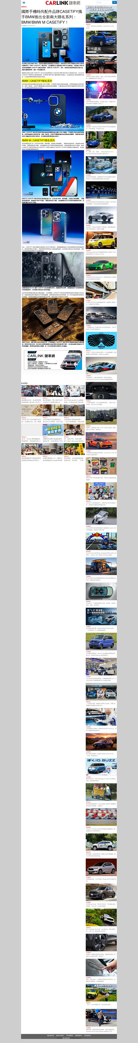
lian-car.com (66, 1038)
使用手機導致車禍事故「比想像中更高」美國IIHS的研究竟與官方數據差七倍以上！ (100, 102)
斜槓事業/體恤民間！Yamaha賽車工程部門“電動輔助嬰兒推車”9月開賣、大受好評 (101, 805)
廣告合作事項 (60, 1035)
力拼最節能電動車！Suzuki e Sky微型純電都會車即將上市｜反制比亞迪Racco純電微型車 (100, 654)
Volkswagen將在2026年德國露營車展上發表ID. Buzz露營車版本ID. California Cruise (101, 253)
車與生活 (24, 7)
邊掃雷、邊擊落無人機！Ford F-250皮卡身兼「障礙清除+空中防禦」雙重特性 (100, 428)
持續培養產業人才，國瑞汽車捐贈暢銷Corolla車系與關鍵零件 (52, 460)
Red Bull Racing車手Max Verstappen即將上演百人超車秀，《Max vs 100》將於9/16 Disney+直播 (101, 554)
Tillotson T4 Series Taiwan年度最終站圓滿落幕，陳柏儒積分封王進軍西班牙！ (100, 830)
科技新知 (88, 225)
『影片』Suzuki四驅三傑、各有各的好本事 (98, 1004)
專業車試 (88, 24)
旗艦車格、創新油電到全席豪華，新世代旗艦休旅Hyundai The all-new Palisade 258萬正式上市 (100, 1030)
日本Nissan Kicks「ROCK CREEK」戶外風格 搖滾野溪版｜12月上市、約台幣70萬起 (100, 905)
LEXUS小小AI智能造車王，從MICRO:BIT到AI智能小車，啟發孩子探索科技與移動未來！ (101, 504)
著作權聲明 (69, 1035)
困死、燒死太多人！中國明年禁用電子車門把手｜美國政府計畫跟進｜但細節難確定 (100, 980)
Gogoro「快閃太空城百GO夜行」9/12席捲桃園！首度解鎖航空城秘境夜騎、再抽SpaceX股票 (101, 353)
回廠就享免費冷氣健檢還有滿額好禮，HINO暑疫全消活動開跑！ (53, 441)
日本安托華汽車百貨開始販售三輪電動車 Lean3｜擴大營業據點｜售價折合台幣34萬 (101, 529)
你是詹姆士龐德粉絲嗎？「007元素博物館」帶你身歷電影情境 (74, 421)
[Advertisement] (53, 377)
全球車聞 (88, 75)
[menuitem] (24, 2)
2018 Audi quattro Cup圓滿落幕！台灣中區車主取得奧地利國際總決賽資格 (73, 402)
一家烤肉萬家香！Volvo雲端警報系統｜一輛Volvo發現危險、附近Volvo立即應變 (100, 403)
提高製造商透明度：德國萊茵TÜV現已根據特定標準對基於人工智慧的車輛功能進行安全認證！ (101, 178)
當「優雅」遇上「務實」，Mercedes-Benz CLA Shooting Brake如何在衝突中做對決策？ (99, 153)
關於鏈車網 (50, 1035)
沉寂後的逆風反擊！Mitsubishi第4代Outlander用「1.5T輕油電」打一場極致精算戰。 (99, 629)
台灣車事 (88, 300)
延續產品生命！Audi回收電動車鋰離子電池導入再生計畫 (31, 402)
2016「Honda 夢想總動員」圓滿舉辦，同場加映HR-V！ (31, 440)
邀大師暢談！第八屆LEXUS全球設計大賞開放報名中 (52, 401)
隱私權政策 (78, 1035)
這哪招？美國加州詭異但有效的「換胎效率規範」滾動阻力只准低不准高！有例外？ (100, 955)
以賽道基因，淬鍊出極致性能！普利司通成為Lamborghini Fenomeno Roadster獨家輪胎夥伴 (99, 378)
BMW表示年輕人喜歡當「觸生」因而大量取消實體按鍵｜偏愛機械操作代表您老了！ (101, 77)
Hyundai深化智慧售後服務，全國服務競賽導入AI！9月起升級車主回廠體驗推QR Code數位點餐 (101, 679)
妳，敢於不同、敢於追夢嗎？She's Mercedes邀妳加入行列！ (74, 441)
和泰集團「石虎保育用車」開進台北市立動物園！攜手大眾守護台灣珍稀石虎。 (100, 855)
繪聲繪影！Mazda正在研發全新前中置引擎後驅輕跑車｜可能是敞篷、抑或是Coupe (100, 127)
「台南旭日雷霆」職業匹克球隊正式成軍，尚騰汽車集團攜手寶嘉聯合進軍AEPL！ (100, 704)
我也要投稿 (87, 1035)
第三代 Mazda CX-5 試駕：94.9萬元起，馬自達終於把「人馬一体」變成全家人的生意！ (100, 930)
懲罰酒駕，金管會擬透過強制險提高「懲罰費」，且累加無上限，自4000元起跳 (73, 460)
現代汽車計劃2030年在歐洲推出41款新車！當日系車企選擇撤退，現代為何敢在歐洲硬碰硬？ (101, 203)
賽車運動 (88, 551)
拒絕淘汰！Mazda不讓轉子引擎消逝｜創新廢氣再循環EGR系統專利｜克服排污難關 (100, 228)
